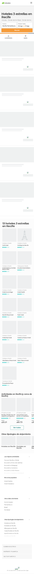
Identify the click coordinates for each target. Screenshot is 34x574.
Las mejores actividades (11, 456)
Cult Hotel (5, 245)
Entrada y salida (22, 23)
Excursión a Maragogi (10, 465)
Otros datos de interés (11, 498)
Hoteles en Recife (8, 446)
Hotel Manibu (8, 481)
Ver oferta (28, 69)
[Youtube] (21, 563)
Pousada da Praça (7, 383)
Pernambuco (8, 504)
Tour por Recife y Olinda (11, 460)
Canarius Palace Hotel (24, 337)
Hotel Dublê (21, 292)
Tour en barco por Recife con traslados (23, 415)
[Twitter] (16, 563)
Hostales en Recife (21, 447)
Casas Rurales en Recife (11, 531)
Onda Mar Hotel (7, 337)
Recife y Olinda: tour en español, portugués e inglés (8, 415)
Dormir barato (8, 502)
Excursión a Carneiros (10, 468)
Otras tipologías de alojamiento (14, 519)
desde (2, 420)
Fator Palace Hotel (23, 360)
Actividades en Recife (11, 394)
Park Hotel (20, 315)
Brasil (5, 507)
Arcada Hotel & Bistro (23, 268)
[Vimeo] (19, 563)
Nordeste (7, 510)
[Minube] (6, 3)
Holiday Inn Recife (22, 245)
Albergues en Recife (10, 528)
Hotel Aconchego (7, 292)
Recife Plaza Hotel (7, 315)
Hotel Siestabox (9, 483)
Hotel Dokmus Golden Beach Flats (9, 268)
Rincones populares (10, 477)
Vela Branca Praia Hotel (9, 360)
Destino (4, 23)
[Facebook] (14, 563)
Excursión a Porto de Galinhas (13, 462)
